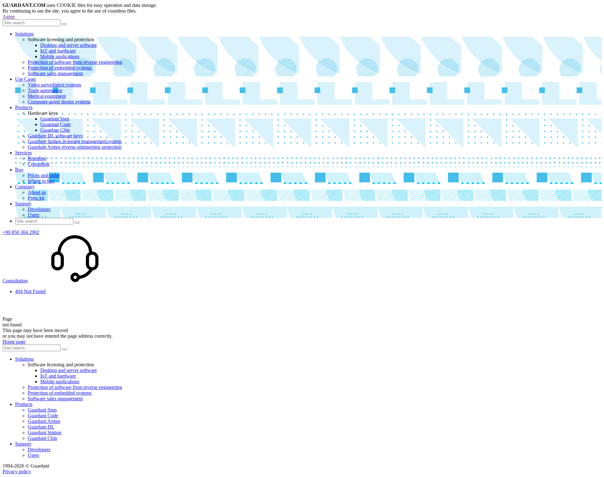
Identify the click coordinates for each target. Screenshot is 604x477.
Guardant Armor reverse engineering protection (74, 147)
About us (37, 192)
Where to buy (41, 181)
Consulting (38, 164)
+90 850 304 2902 (21, 232)
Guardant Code (55, 124)
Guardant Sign (54, 118)
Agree (9, 16)
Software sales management (55, 73)
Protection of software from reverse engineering (75, 62)
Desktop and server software (68, 45)
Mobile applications (59, 56)
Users (33, 215)
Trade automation (45, 90)
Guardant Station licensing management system (74, 141)
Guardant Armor (44, 421)
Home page (14, 341)
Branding (37, 158)
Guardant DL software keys (55, 135)
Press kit (36, 198)
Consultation (15, 280)
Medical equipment (47, 96)
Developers (39, 209)
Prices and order (44, 175)
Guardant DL (41, 427)
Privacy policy (17, 471)
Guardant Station (44, 432)
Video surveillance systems (54, 84)
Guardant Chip (55, 130)
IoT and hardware (58, 50)
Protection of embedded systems (60, 67)
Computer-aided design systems (59, 101)
